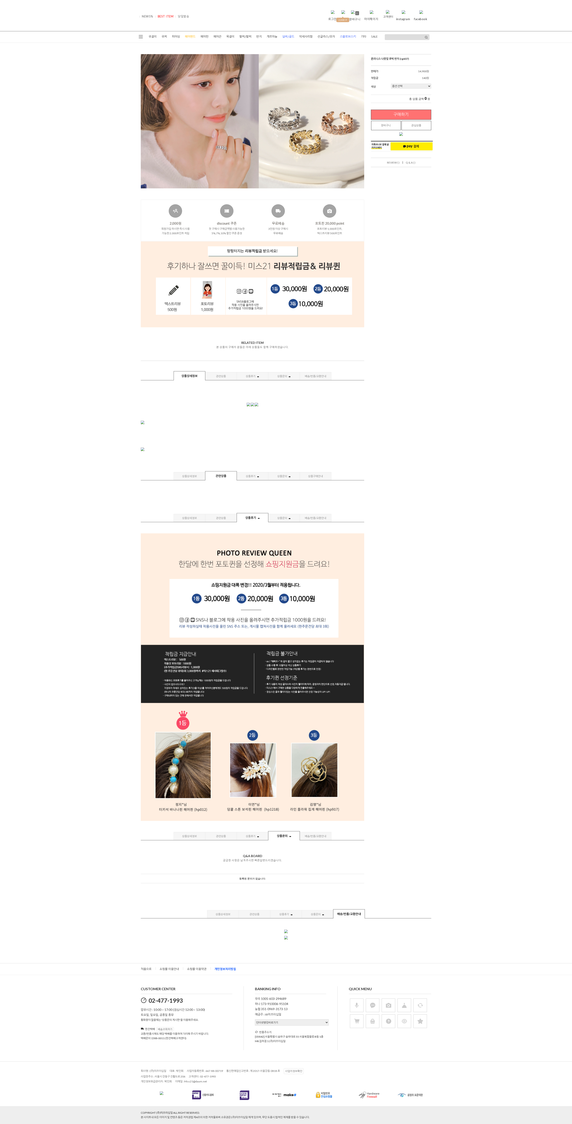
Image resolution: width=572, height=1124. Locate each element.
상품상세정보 (189, 376)
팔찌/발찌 (245, 36)
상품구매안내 (315, 476)
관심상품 (416, 125)
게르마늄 (272, 36)
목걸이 (230, 36)
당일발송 (183, 16)
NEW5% (147, 16)
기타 (363, 36)
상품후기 (251, 376)
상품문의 (282, 376)
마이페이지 (371, 19)
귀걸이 (153, 36)
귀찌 (164, 36)
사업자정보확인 (293, 1071)
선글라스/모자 (326, 36)
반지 (259, 36)
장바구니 (386, 125)
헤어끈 (217, 36)
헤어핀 (204, 36)
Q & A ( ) (410, 162)
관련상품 (221, 376)
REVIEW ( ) (393, 162)
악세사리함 (306, 36)
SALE (374, 36)
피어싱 (176, 36)
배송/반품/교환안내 (315, 376)
